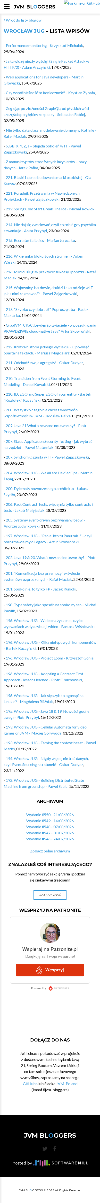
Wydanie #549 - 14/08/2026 (50, 820)
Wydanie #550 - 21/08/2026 (50, 814)
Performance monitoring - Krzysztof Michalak (44, 45)
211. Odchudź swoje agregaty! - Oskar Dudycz (44, 362)
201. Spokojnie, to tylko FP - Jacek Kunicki (41, 589)
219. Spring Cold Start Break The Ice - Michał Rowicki (50, 209)
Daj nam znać (50, 895)
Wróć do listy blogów (23, 20)
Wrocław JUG (24, 31)
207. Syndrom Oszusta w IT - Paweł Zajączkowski (47, 457)
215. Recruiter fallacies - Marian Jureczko (40, 240)
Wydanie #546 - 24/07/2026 (50, 838)
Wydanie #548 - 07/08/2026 (50, 826)
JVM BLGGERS (34, 7)
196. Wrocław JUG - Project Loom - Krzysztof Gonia (49, 658)
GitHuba (30, 1083)
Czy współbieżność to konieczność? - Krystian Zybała (50, 92)
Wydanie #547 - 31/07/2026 (50, 832)
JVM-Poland (66, 1083)
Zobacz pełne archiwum (50, 851)
